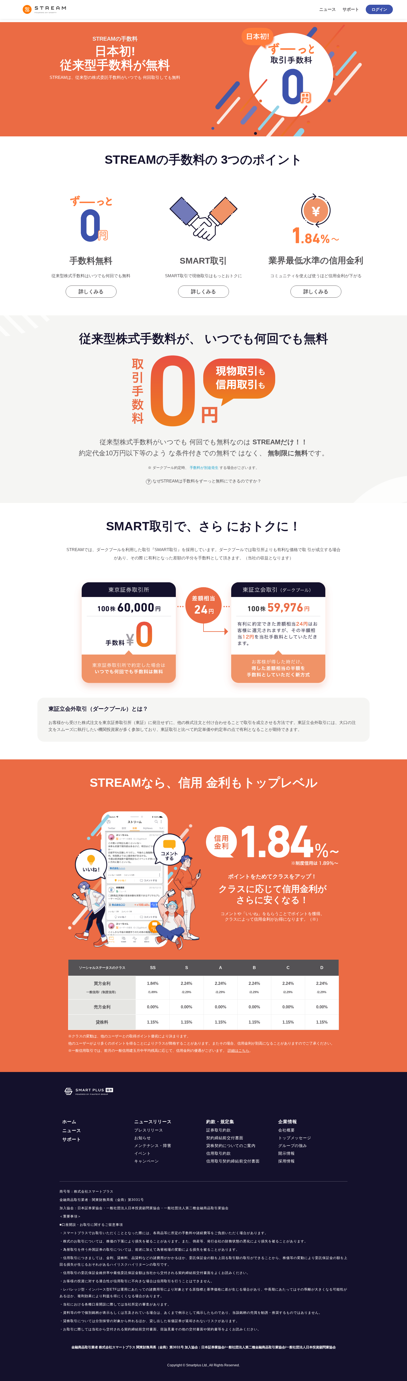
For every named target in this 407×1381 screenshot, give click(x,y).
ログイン (379, 9)
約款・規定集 (220, 1121)
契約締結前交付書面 (224, 1138)
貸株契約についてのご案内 (231, 1145)
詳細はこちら (238, 1050)
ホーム (69, 1121)
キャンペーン (146, 1161)
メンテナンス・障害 (152, 1145)
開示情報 (286, 1153)
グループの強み (292, 1145)
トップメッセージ (294, 1138)
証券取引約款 (218, 1130)
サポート (350, 9)
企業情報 (287, 1121)
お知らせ (142, 1138)
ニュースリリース (153, 1121)
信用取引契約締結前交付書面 (233, 1161)
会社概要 (286, 1130)
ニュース (327, 9)
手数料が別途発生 (204, 468)
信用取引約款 (218, 1153)
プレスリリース (148, 1130)
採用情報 (286, 1161)
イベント (142, 1153)
